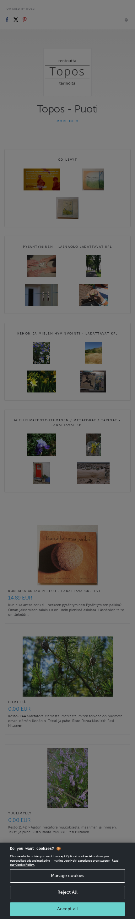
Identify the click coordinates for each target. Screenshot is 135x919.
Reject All (67, 892)
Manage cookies (67, 875)
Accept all (67, 908)
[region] (67, 881)
